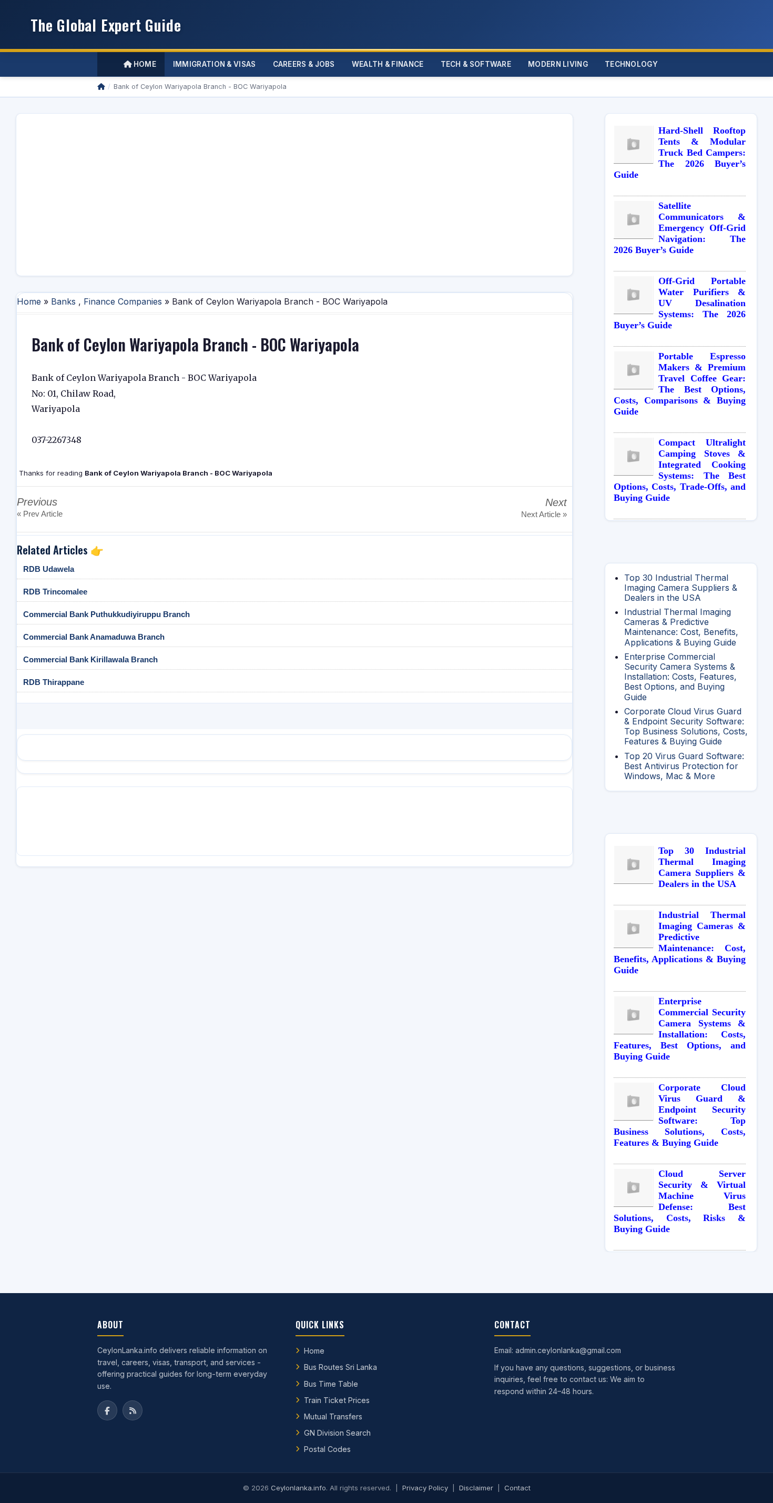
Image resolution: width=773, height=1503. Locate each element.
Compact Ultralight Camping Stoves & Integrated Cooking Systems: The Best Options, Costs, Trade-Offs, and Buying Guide (680, 470)
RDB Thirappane (53, 682)
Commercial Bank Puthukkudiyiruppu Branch (106, 614)
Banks (63, 301)
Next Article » (544, 514)
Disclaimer (476, 1488)
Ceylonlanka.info (298, 1488)
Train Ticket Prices (337, 1400)
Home (143, 64)
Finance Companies (123, 301)
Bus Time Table (331, 1383)
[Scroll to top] (748, 1482)
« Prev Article (40, 513)
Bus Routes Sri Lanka (340, 1367)
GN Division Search (337, 1432)
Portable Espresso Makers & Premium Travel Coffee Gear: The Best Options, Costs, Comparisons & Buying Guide (680, 384)
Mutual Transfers (333, 1416)
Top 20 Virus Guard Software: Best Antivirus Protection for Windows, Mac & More (684, 766)
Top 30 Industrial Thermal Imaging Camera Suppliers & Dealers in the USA (680, 587)
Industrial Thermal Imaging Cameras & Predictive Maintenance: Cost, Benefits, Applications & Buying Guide (681, 627)
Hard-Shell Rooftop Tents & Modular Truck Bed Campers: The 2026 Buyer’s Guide (680, 152)
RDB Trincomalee (55, 591)
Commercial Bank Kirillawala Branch (90, 659)
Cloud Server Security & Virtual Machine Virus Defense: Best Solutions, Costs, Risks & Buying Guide (680, 1201)
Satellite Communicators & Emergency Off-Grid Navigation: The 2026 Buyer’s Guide (680, 227)
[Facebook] (107, 1410)
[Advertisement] (294, 194)
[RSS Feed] (133, 1410)
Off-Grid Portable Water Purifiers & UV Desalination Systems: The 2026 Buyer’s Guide (680, 303)
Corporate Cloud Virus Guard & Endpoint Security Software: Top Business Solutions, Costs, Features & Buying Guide (686, 726)
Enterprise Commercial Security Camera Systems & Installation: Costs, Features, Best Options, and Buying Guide (680, 676)
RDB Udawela (48, 568)
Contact (517, 1488)
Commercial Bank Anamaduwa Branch (94, 636)
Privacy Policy (425, 1488)
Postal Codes (327, 1449)
